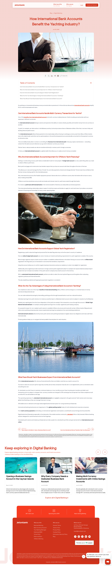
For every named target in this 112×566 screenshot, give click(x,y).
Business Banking (38, 525)
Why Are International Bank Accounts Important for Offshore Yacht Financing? (41, 89)
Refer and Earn (38, 536)
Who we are (69, 4)
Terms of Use (56, 527)
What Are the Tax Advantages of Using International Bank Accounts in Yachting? (41, 95)
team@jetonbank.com (80, 531)
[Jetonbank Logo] (22, 522)
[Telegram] (89, 536)
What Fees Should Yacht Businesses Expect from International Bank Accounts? (41, 98)
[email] (58, 75)
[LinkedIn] (86, 536)
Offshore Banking (38, 539)
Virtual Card (37, 534)
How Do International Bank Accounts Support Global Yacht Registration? (39, 92)
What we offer (57, 4)
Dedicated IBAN (38, 532)
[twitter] (48, 75)
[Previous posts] (98, 452)
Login (81, 5)
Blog (51, 13)
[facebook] (45, 75)
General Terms (57, 525)
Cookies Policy (57, 532)
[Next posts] (104, 452)
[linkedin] (51, 75)
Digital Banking (58, 13)
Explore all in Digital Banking (56, 498)
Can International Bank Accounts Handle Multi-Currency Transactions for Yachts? (42, 87)
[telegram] (54, 75)
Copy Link (64, 75)
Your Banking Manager (40, 530)
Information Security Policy (60, 534)
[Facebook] (75, 536)
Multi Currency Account (40, 527)
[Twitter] (82, 536)
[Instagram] (79, 536)
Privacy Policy (56, 530)
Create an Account (92, 5)
